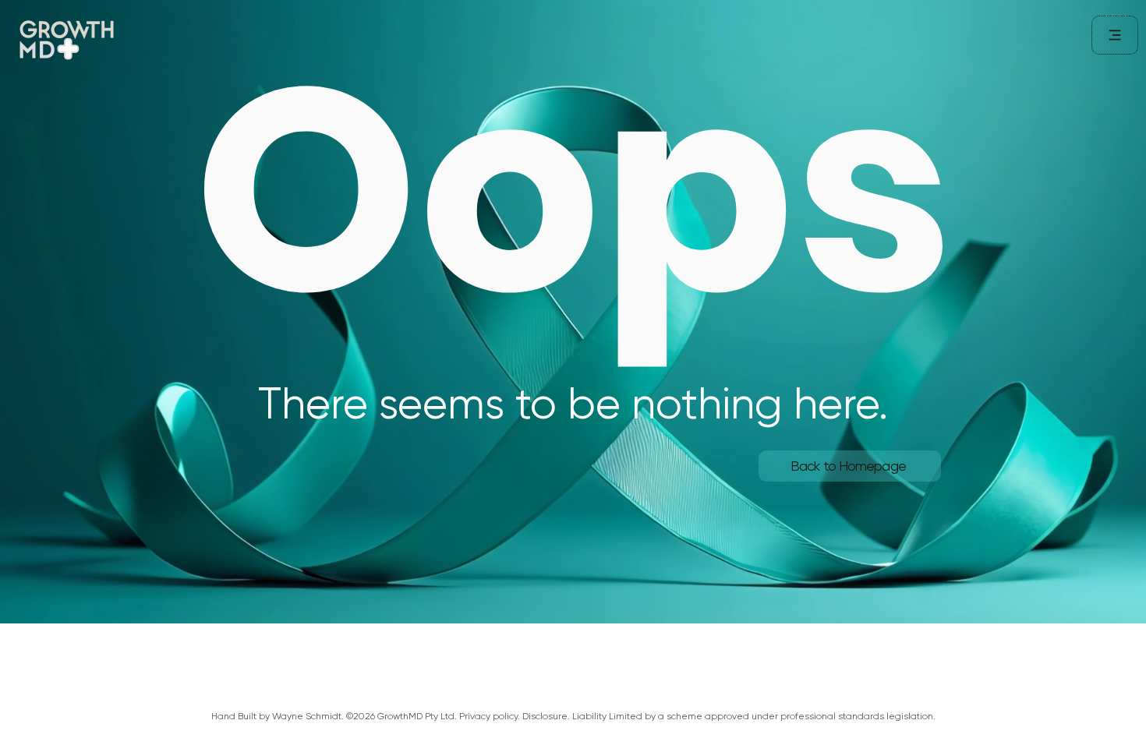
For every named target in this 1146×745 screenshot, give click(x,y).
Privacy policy (488, 716)
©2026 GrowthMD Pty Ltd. (402, 716)
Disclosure (545, 716)
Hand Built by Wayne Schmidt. (277, 716)
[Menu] (1114, 35)
